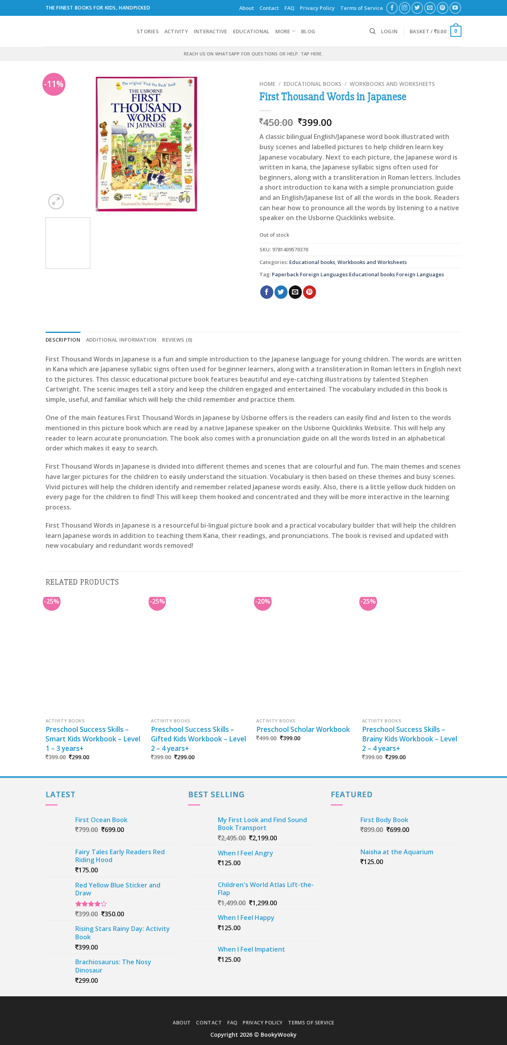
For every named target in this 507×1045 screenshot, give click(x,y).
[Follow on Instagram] (404, 7)
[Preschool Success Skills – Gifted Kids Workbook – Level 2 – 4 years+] (200, 655)
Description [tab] (63, 339)
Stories (148, 31)
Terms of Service (361, 7)
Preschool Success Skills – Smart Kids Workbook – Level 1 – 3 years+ (93, 739)
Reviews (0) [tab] (177, 339)
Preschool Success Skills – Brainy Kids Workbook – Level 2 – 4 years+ (409, 739)
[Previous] (59, 144)
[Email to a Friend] (295, 292)
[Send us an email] (430, 7)
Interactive (210, 31)
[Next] (234, 144)
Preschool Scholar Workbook (303, 729)
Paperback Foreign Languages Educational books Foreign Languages (358, 274)
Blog (308, 31)
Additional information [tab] (121, 339)
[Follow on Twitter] (417, 7)
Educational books (312, 83)
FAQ (289, 7)
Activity (176, 31)
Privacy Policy (317, 7)
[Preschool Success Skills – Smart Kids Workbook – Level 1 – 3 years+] (94, 655)
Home (267, 83)
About (246, 7)
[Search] (372, 31)
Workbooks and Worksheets (392, 83)
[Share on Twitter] (281, 292)
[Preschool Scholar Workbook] (305, 655)
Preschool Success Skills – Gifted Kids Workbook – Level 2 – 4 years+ (198, 739)
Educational (251, 31)
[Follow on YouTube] (455, 7)
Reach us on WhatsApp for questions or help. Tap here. (253, 54)
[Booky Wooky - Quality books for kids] (85, 31)
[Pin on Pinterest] (309, 292)
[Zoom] (56, 201)
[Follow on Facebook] (392, 7)
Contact (269, 7)
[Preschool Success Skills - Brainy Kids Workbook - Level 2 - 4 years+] (411, 655)
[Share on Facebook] (266, 292)
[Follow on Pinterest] (442, 7)
